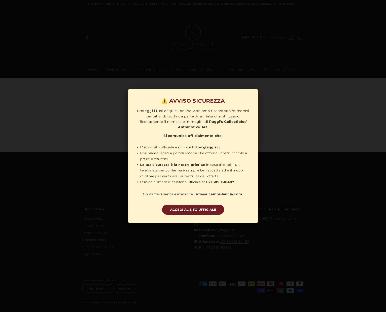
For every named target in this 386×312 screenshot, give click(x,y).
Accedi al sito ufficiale (193, 210)
